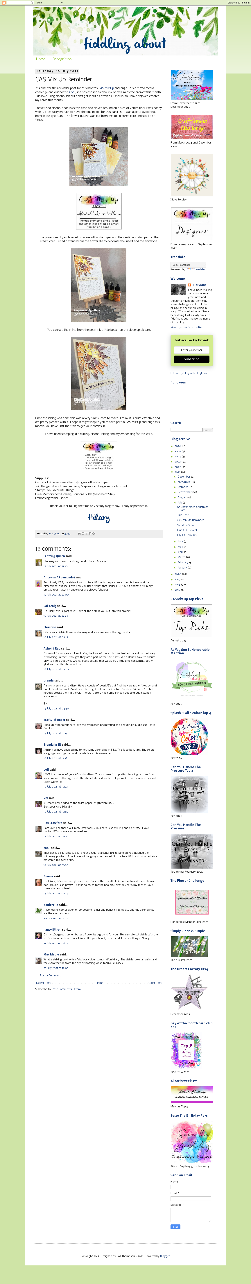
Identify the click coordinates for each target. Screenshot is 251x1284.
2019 (178, 579)
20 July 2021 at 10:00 (56, 918)
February (183, 562)
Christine (50, 627)
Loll (46, 769)
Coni (72, 92)
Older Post (155, 983)
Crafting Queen (54, 556)
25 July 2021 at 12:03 (56, 968)
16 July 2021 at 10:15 (55, 733)
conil (47, 848)
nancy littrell (52, 929)
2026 (178, 446)
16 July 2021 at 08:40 (56, 708)
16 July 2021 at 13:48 (55, 758)
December (184, 476)
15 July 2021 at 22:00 (56, 594)
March (182, 557)
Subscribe (192, 359)
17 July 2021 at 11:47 (55, 836)
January (183, 567)
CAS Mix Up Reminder (190, 520)
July (180, 502)
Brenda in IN (52, 744)
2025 (178, 451)
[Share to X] (86, 533)
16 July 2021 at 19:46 (56, 811)
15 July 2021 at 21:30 (56, 566)
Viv (46, 798)
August (182, 497)
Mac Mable (51, 954)
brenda (49, 680)
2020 (178, 574)
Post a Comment (50, 975)
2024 (178, 456)
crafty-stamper (54, 720)
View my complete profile (186, 327)
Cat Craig (50, 606)
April (181, 552)
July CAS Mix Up (187, 535)
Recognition (62, 59)
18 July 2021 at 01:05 (56, 865)
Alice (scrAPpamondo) (59, 577)
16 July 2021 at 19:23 (56, 786)
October (183, 487)
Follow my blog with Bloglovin (189, 373)
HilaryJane (199, 285)
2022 (178, 467)
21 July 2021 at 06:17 (56, 943)
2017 (178, 589)
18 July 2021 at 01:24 (56, 893)
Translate (199, 269)
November (184, 481)
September (185, 492)
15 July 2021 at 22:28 (56, 615)
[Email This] (79, 533)
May (181, 547)
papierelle (51, 905)
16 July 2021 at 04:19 (56, 637)
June (181, 541)
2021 (178, 472)
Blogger (165, 1256)
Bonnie (48, 876)
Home (41, 59)
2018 (178, 584)
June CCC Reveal (187, 530)
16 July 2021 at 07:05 (56, 669)
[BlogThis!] (83, 533)
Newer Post (43, 983)
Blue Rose (183, 515)
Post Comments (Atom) (67, 989)
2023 (178, 461)
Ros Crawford (53, 823)
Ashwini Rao (52, 648)
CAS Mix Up (106, 88)
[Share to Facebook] (90, 533)
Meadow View (185, 525)
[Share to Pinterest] (93, 533)
